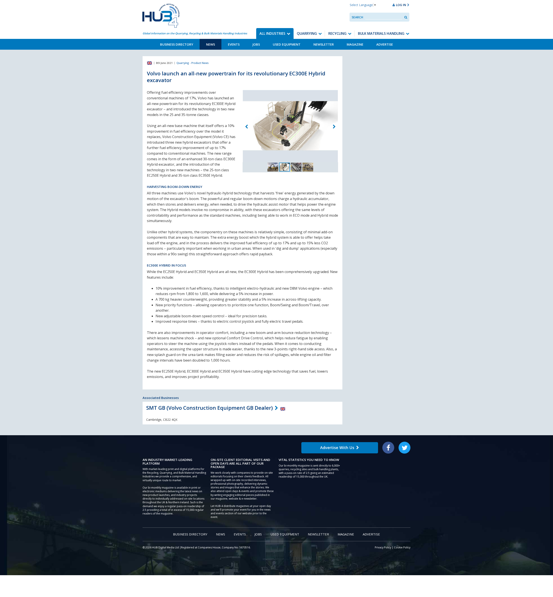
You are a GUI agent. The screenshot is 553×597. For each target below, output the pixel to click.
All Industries (272, 33)
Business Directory (176, 44)
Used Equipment (286, 44)
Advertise (384, 44)
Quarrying (307, 33)
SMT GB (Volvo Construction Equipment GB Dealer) (209, 407)
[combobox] (383, 17)
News (210, 44)
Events (234, 44)
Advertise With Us (337, 447)
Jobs (256, 44)
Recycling (337, 33)
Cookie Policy (402, 547)
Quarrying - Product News (192, 63)
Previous (246, 126)
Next (334, 126)
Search (357, 17)
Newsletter (323, 44)
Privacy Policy (383, 547)
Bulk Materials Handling (381, 33)
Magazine (355, 44)
